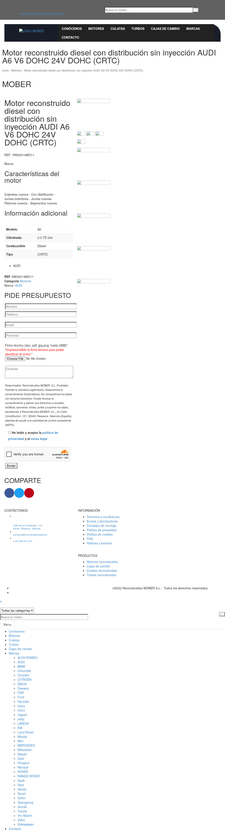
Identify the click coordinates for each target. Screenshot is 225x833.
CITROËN (24, 679)
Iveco (21, 710)
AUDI (18, 285)
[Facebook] (7, 9)
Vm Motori (25, 815)
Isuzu (21, 706)
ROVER (23, 771)
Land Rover (26, 732)
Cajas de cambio (20, 649)
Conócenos (17, 631)
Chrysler (23, 675)
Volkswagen (26, 824)
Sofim (21, 798)
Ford (21, 697)
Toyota (22, 811)
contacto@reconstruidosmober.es (41, 13)
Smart (22, 793)
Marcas (14, 653)
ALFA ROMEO (28, 657)
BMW (21, 666)
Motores (16, 70)
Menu (7, 624)
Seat (21, 785)
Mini (20, 741)
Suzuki (22, 806)
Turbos (13, 644)
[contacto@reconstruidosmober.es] (20, 4)
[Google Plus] (12, 592)
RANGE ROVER (29, 776)
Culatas (14, 640)
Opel (21, 758)
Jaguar (22, 714)
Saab (21, 780)
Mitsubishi (24, 749)
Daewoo (23, 688)
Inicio (5, 70)
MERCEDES (26, 745)
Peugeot (23, 763)
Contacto (15, 828)
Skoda (22, 789)
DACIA (22, 684)
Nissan (22, 754)
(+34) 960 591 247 (22, 541)
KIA (20, 728)
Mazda (22, 736)
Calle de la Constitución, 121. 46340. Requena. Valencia (28, 527)
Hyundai (23, 701)
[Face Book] (12, 588)
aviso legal (39, 438)
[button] (9, 493)
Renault (23, 767)
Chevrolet (24, 671)
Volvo (21, 820)
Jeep (21, 719)
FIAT (21, 692)
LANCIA (23, 723)
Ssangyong (25, 802)
